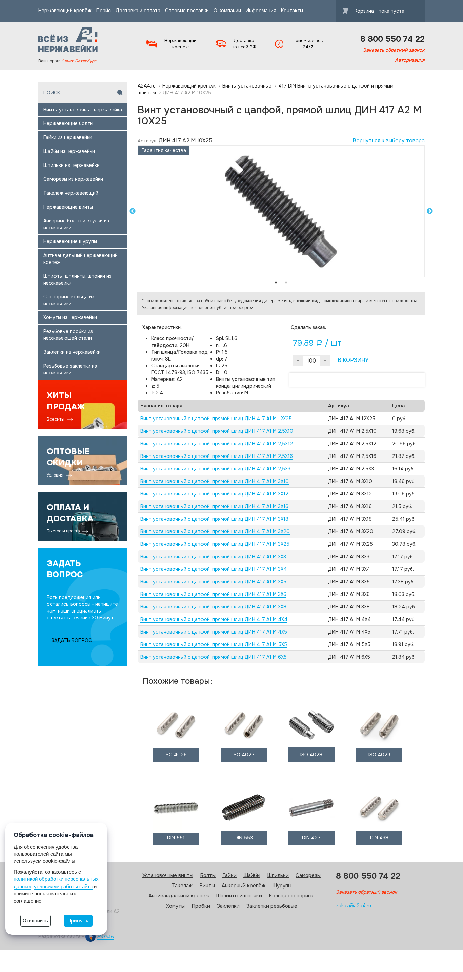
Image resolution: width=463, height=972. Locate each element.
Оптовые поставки (187, 10)
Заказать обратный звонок (394, 50)
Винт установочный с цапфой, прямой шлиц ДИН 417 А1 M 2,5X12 (216, 444)
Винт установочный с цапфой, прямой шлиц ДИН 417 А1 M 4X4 (213, 619)
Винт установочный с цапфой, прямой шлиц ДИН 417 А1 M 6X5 (213, 657)
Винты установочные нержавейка (82, 109)
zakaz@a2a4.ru (353, 905)
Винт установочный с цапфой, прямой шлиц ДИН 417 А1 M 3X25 (214, 544)
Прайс (103, 10)
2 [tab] (286, 282)
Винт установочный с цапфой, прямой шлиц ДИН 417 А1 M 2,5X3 (215, 469)
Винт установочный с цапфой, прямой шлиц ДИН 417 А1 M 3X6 (213, 594)
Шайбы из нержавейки (69, 151)
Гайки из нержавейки (67, 137)
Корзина (379, 11)
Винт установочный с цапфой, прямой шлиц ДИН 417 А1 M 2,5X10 (216, 431)
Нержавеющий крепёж (65, 10)
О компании (227, 10)
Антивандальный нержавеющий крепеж (80, 258)
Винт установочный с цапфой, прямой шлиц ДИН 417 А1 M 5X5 (213, 644)
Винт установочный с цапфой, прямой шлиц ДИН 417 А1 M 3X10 (214, 481)
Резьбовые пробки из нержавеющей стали (68, 334)
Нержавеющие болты (68, 123)
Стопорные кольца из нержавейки (68, 300)
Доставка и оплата (138, 10)
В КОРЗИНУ (353, 360)
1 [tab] (276, 282)
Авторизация (410, 60)
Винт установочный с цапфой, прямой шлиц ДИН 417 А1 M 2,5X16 (216, 456)
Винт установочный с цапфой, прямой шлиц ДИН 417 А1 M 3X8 (213, 607)
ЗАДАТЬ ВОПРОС (71, 640)
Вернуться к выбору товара (389, 140)
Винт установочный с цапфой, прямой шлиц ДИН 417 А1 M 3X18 (214, 519)
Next (429, 211)
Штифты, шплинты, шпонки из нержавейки (77, 279)
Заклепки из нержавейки (72, 352)
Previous (132, 211)
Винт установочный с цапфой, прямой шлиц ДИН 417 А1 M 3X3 (213, 556)
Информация (261, 10)
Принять (77, 921)
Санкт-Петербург (78, 61)
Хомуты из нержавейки (70, 317)
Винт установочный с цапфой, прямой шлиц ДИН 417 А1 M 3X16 (214, 506)
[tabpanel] (281, 211)
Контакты (292, 10)
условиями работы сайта (63, 886)
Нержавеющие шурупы (70, 241)
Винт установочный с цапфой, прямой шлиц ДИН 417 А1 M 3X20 (215, 531)
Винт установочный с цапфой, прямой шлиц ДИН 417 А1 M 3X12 (214, 494)
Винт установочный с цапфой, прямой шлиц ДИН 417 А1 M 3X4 (213, 569)
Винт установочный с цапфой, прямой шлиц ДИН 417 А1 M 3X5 (213, 582)
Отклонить (35, 921)
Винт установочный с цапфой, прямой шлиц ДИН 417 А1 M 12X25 (216, 418)
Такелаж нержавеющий (70, 193)
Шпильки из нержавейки (71, 165)
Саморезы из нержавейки (73, 179)
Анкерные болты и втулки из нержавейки (76, 224)
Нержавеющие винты (68, 207)
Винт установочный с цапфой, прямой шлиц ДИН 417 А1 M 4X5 (213, 632)
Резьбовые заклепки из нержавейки (70, 369)
